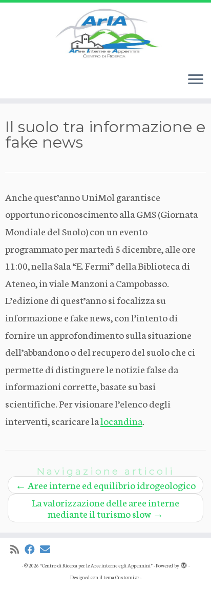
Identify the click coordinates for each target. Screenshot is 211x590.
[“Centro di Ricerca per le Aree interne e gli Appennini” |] (105, 33)
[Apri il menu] (195, 80)
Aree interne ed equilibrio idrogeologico (105, 485)
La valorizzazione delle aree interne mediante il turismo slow (105, 507)
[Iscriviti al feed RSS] (17, 549)
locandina (121, 421)
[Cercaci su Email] (47, 549)
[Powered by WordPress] (183, 563)
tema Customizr (121, 577)
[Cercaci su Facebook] (32, 549)
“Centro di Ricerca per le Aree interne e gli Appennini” (96, 565)
